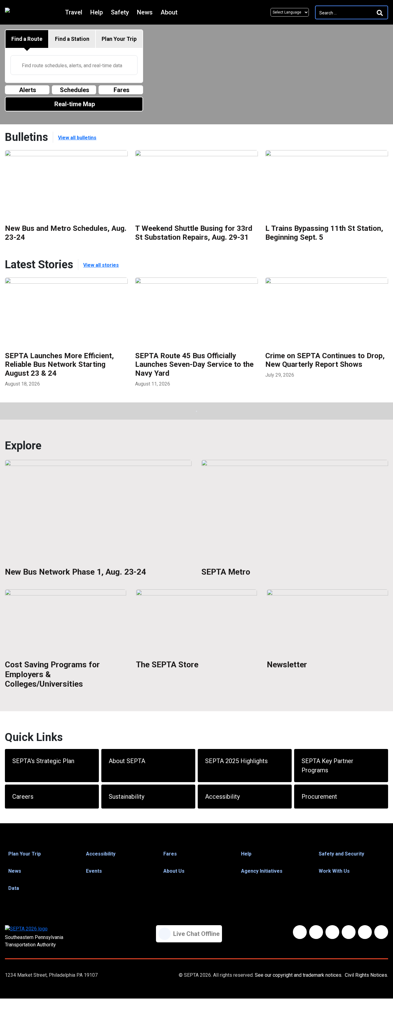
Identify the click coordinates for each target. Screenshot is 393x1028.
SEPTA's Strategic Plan (43, 761)
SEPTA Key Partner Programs (327, 765)
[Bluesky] (316, 932)
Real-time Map (74, 104)
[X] (332, 932)
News (145, 12)
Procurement (319, 796)
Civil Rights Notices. (366, 975)
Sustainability (126, 796)
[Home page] (33, 12)
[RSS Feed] (381, 932)
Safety (120, 12)
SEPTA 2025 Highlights (236, 761)
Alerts (27, 90)
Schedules (74, 90)
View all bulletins (77, 138)
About (169, 12)
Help (96, 12)
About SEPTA (127, 761)
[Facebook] (300, 932)
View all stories (101, 265)
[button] (41, 854)
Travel (73, 12)
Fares (122, 90)
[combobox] (74, 65)
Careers (22, 796)
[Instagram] (365, 932)
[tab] (27, 39)
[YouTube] (349, 932)
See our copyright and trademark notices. (298, 975)
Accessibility (222, 796)
